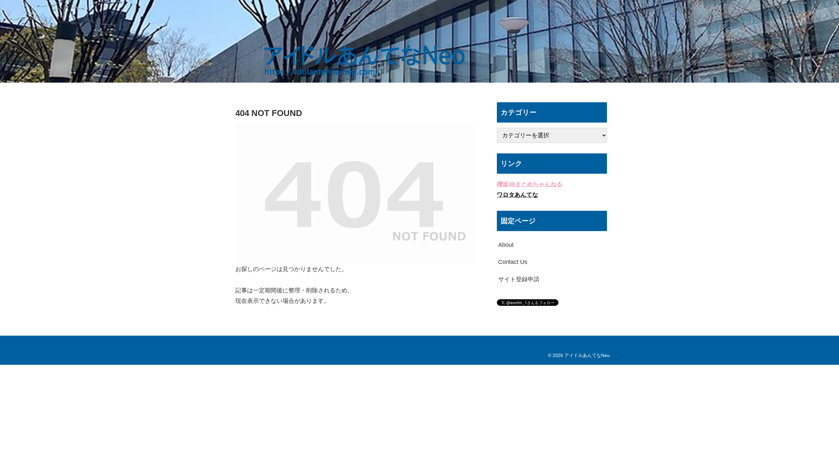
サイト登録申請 (518, 279)
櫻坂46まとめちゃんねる (529, 184)
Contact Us (512, 262)
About (506, 245)
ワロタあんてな (517, 194)
